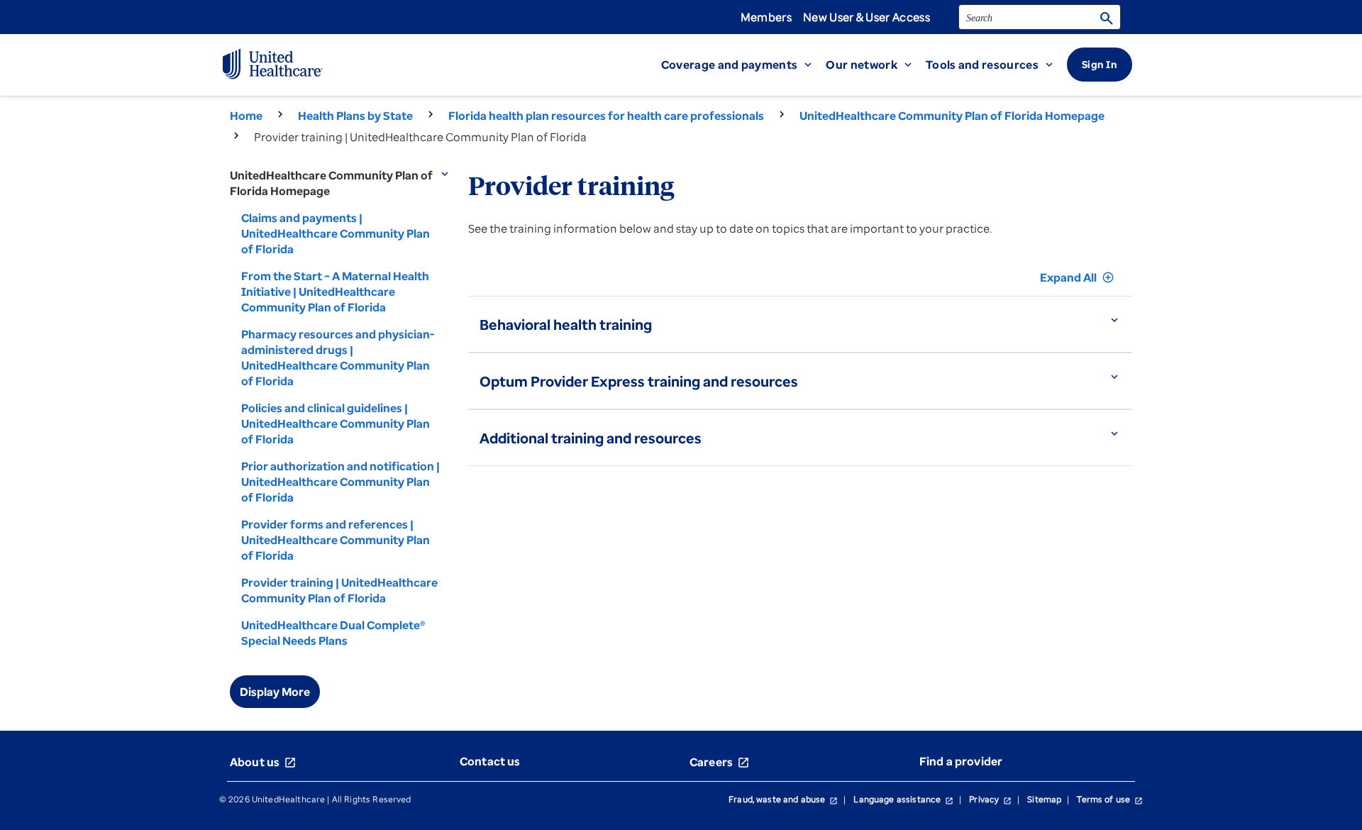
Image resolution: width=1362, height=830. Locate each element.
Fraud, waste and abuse (783, 799)
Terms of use (1110, 799)
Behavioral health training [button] (566, 324)
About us (263, 762)
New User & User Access (866, 17)
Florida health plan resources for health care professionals (606, 115)
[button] (743, 64)
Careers (720, 762)
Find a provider (960, 761)
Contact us (490, 761)
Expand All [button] (1077, 277)
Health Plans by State (355, 115)
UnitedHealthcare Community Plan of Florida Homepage (951, 115)
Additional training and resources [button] (591, 438)
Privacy (990, 799)
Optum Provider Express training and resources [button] (639, 381)
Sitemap (1044, 799)
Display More (275, 691)
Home (246, 115)
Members (766, 17)
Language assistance (903, 799)
